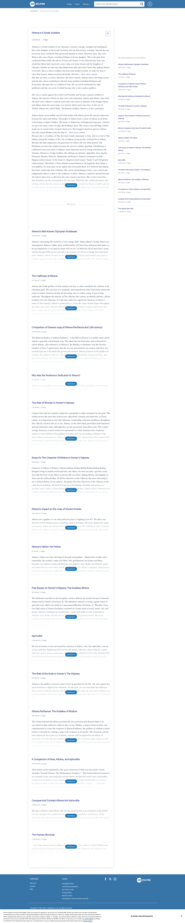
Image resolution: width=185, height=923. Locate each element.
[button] (107, 34)
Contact (32, 886)
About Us (33, 883)
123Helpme (34, 11)
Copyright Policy (67, 883)
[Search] (141, 4)
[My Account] (151, 4)
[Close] (181, 916)
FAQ (31, 889)
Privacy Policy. (88, 921)
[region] (92, 916)
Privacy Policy (67, 892)
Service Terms (67, 895)
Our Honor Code (68, 889)
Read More (71, 257)
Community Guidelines (70, 886)
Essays (69, 4)
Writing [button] (85, 4)
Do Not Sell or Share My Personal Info (142, 916)
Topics (77, 4)
